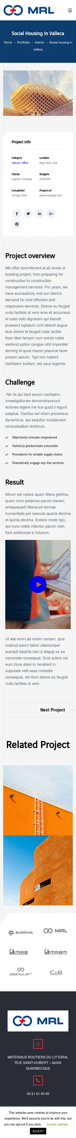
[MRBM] (55, 952)
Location (44, 157)
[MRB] (20, 952)
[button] (38, 584)
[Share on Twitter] (28, 213)
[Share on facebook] (17, 213)
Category (17, 157)
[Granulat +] (20, 972)
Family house (56, 710)
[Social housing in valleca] (38, 114)
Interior (16, 163)
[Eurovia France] (20, 932)
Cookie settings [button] (57, 1124)
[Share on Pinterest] (17, 224)
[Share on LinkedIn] (39, 213)
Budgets (44, 174)
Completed (18, 190)
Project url (45, 190)
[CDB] (55, 972)
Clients (16, 174)
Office (25, 163)
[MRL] (55, 931)
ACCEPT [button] (38, 1131)
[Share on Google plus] (51, 213)
